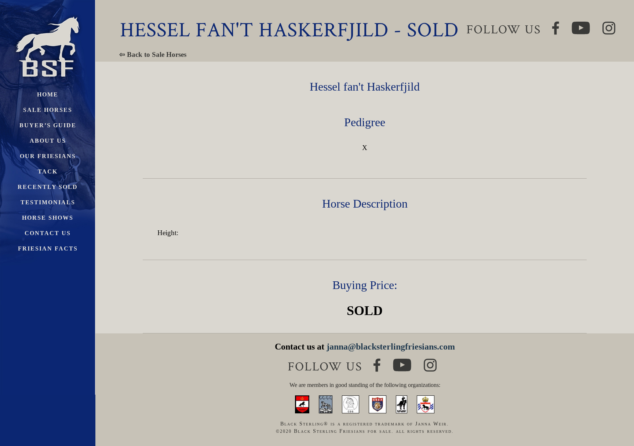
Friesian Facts (48, 248)
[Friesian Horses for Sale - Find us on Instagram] (430, 362)
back (615, 412)
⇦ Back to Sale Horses (152, 54)
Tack (48, 171)
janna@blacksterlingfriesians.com (391, 346)
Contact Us (48, 233)
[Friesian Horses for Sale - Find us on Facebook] (377, 361)
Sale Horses (47, 110)
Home (47, 94)
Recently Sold (48, 187)
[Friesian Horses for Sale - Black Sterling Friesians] (48, 14)
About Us (48, 141)
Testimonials (48, 202)
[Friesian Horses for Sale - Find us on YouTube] (402, 362)
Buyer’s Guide (47, 125)
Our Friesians (48, 156)
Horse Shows (47, 218)
